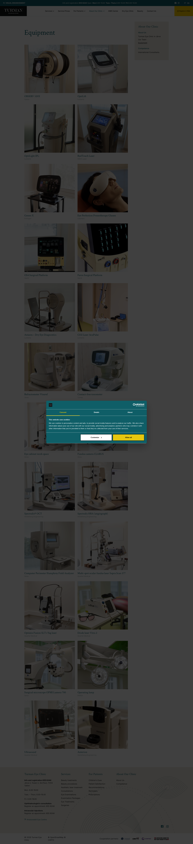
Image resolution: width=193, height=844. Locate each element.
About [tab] (130, 412)
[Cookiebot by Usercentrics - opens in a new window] (134, 405)
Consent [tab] (63, 412)
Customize (95, 437)
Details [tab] (96, 412)
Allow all (128, 437)
